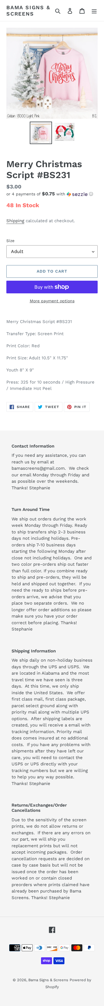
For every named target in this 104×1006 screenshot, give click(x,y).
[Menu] (94, 10)
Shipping (15, 220)
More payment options (52, 301)
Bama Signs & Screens (28, 10)
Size (10, 240)
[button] (49, 194)
